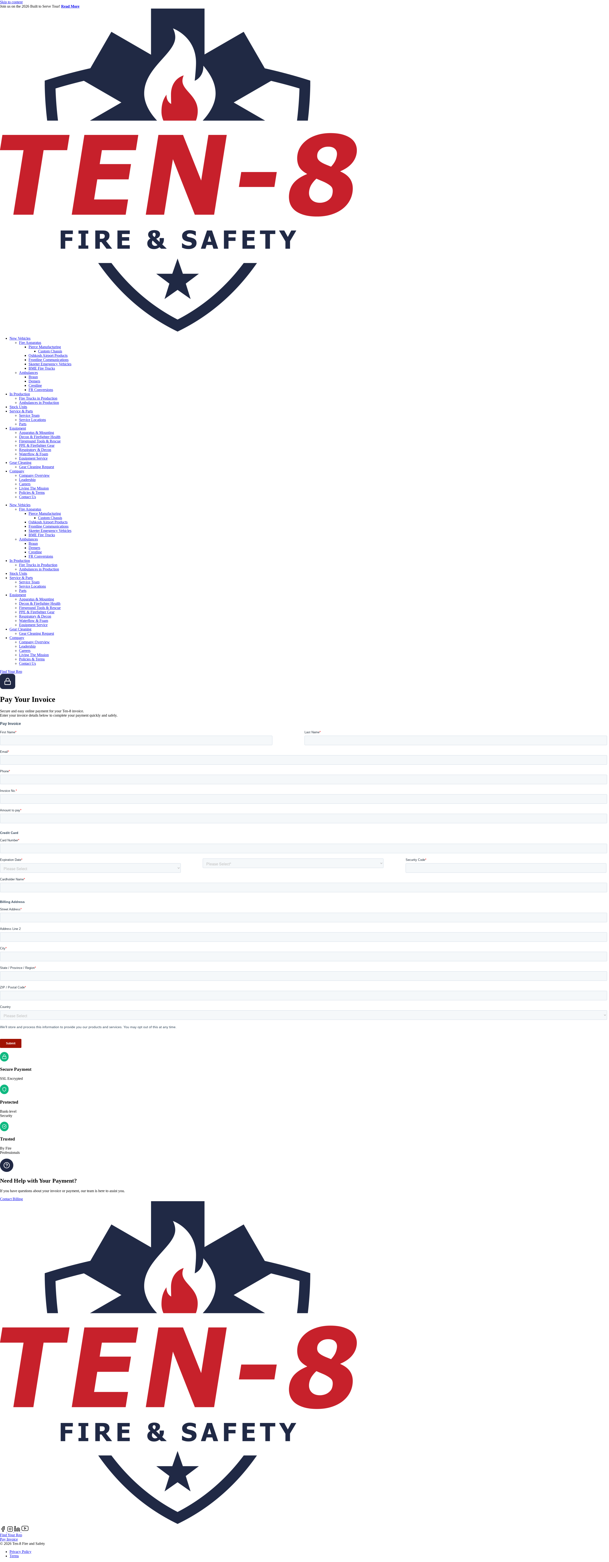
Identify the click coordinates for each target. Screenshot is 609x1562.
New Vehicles (20, 338)
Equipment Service (33, 458)
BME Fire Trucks (42, 368)
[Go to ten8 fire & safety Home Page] (178, 330)
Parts (22, 424)
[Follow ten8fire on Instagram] (10, 1531)
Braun (33, 377)
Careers (24, 484)
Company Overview (34, 475)
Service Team (29, 415)
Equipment (18, 428)
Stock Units (18, 407)
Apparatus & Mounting (36, 433)
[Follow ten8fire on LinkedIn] (17, 1531)
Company (17, 471)
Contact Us (27, 497)
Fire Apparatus (30, 343)
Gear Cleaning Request (36, 467)
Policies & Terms (32, 493)
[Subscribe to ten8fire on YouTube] (25, 1531)
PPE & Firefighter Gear (36, 445)
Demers (34, 381)
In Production (20, 394)
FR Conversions (41, 390)
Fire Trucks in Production (38, 398)
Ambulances (28, 373)
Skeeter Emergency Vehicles (50, 364)
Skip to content (11, 2)
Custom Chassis (50, 351)
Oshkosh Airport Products (48, 355)
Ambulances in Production (39, 403)
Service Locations (32, 420)
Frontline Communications (49, 360)
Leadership (27, 480)
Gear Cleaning (20, 463)
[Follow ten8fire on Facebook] (3, 1531)
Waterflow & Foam (33, 454)
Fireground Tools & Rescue (40, 441)
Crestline (35, 385)
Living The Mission (34, 488)
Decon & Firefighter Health (39, 437)
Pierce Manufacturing (45, 347)
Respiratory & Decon (35, 450)
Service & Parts (21, 411)
